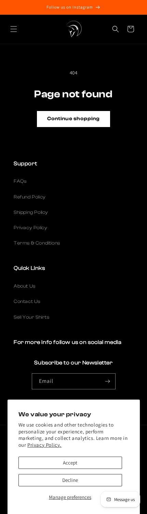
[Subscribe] (107, 381)
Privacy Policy (30, 228)
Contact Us (27, 301)
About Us (25, 286)
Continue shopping (73, 119)
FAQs (20, 181)
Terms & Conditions (37, 243)
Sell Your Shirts (32, 317)
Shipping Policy (31, 212)
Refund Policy (30, 197)
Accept (70, 462)
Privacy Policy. (44, 445)
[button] (13, 29)
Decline (70, 480)
